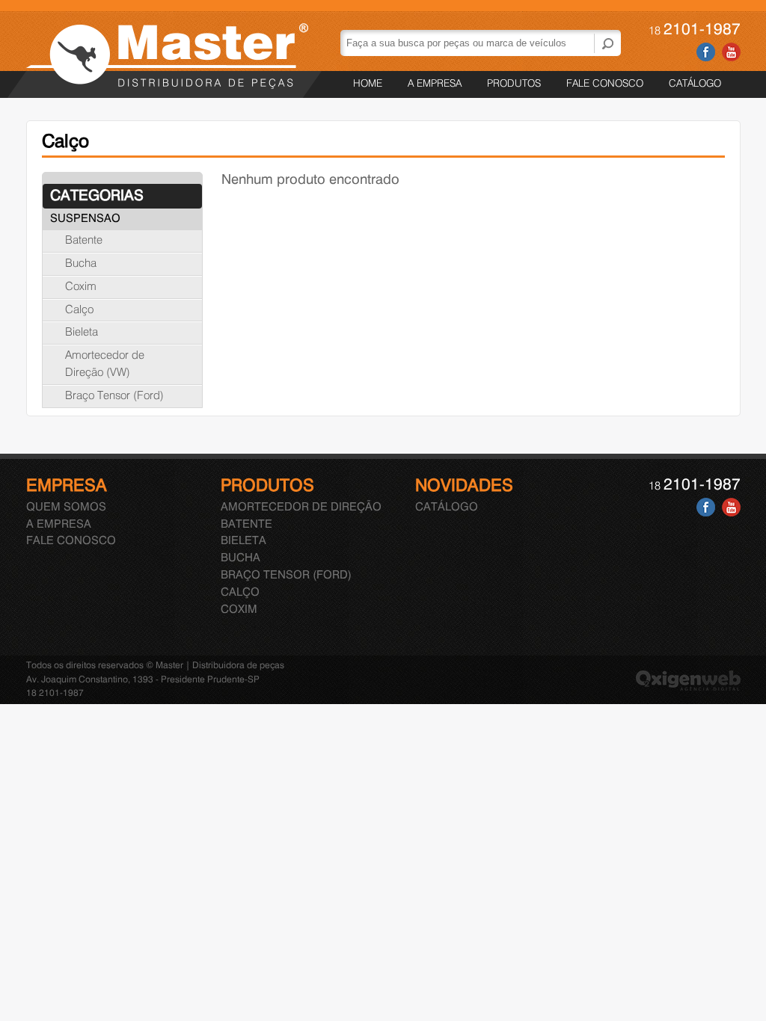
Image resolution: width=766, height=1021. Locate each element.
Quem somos (66, 507)
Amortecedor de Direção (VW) (104, 364)
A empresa (435, 83)
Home (367, 83)
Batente (83, 240)
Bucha (80, 264)
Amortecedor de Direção (301, 507)
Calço (79, 310)
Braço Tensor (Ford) (114, 396)
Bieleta (81, 332)
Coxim (80, 287)
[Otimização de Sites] (688, 688)
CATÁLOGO (695, 83)
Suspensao (85, 219)
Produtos (514, 83)
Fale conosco (604, 83)
